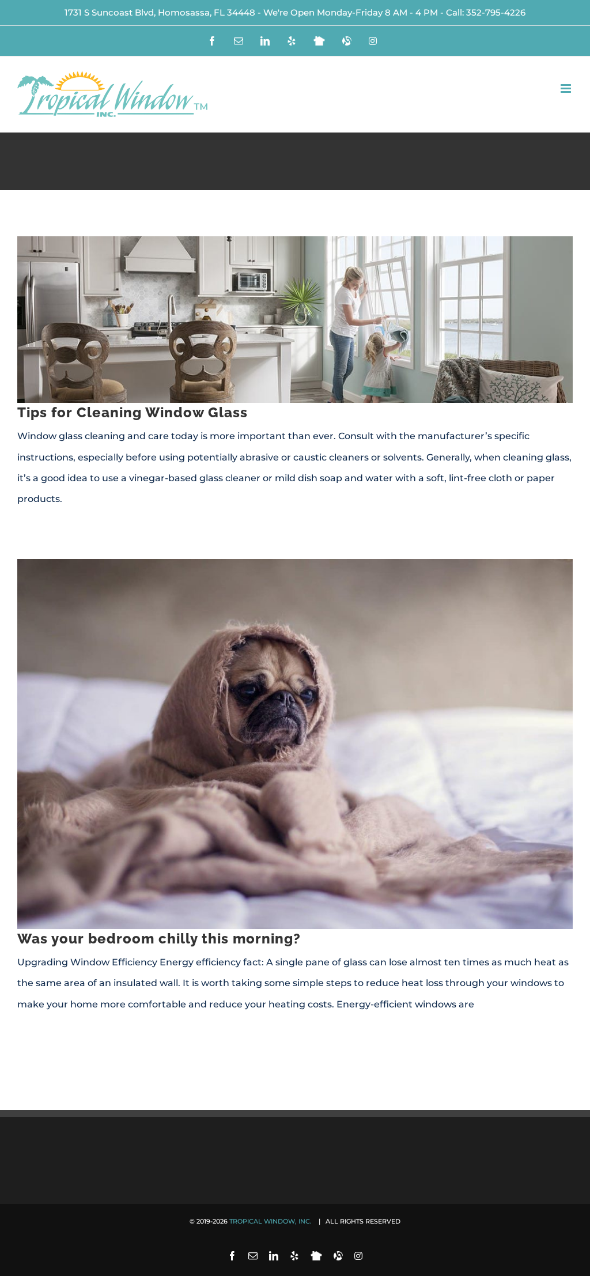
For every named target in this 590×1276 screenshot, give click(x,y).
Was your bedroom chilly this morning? (159, 939)
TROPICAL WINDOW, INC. (271, 1221)
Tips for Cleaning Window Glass (132, 413)
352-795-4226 (495, 12)
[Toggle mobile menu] (567, 88)
